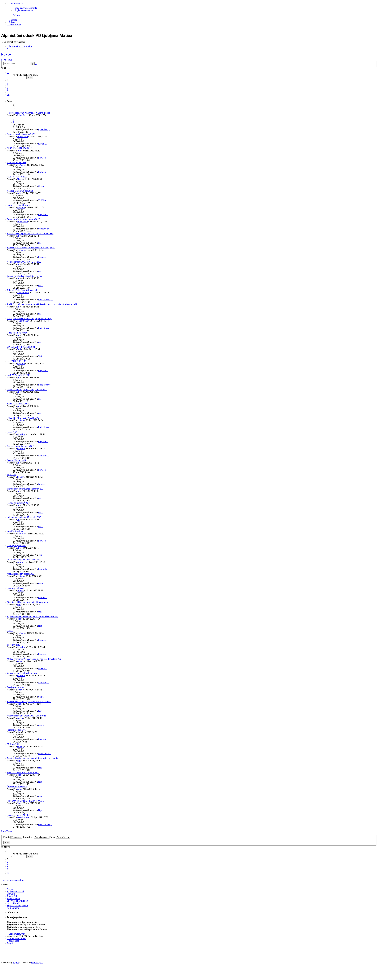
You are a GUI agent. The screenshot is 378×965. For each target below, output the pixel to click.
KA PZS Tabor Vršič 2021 (18, 375)
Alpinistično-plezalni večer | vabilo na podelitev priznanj (32, 616)
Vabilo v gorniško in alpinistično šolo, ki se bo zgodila (31, 247)
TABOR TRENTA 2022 (17, 177)
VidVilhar (42, 200)
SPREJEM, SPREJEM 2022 (19, 148)
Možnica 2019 (13, 744)
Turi (19, 151)
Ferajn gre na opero (16, 687)
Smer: (53, 837)
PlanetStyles (37, 962)
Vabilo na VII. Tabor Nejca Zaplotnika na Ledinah (29, 701)
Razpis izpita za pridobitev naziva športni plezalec (30, 233)
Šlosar (20, 179)
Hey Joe (42, 158)
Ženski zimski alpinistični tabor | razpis (24, 276)
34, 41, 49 (11, 474)
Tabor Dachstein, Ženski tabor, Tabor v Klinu (27, 389)
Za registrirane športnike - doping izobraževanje (29, 318)
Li (18, 732)
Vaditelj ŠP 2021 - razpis (18, 403)
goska (20, 718)
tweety (20, 477)
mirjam (20, 420)
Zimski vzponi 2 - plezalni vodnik (22, 673)
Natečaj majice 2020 (16, 545)
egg (19, 789)
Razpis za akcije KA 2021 (18, 503)
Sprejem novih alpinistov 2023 (21, 134)
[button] (8, 72)
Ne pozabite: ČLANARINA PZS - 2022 (24, 262)
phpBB (16, 962)
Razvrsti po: (28, 837)
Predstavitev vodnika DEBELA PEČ (23, 772)
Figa (19, 604)
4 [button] (7, 87)
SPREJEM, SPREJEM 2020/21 (21, 347)
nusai (40, 583)
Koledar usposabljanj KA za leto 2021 (24, 517)
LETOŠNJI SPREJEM (16, 361)
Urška (19, 690)
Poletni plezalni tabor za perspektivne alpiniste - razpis (32, 758)
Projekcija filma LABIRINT (18, 815)
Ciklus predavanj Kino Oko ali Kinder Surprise (29, 113)
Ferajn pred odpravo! (16, 730)
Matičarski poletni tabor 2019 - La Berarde (26, 716)
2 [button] (7, 83)
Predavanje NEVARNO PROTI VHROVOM (25, 801)
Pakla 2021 (12, 432)
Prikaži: (6, 837)
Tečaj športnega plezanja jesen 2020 (24, 560)
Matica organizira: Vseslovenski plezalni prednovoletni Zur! (34, 659)
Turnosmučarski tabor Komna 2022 (23, 219)
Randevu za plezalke (16, 162)
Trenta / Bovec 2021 (16, 460)
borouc (20, 590)
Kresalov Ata (23, 817)
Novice (6, 54)
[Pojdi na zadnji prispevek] (49, 129)
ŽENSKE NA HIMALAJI (17, 786)
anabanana (22, 136)
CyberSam (22, 115)
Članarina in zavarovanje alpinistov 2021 (25, 489)
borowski (21, 562)
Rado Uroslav (23, 292)
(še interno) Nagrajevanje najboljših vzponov (27, 602)
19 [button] (8, 94)
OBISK (10, 630)
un (18, 236)
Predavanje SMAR (15, 588)
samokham (43, 753)
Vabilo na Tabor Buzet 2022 (20, 191)
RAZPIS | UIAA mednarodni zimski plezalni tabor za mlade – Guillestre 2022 (42, 304)
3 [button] (7, 85)
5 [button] (7, 90)
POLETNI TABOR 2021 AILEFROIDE (23, 418)
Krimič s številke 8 (15, 531)
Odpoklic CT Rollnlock (17, 333)
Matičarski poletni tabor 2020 (20, 574)
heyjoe (41, 143)
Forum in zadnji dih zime (18, 205)
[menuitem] (25, 8)
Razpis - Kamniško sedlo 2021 (21, 446)
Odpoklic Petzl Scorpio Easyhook (22, 290)
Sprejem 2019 (13, 645)
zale (19, 193)
